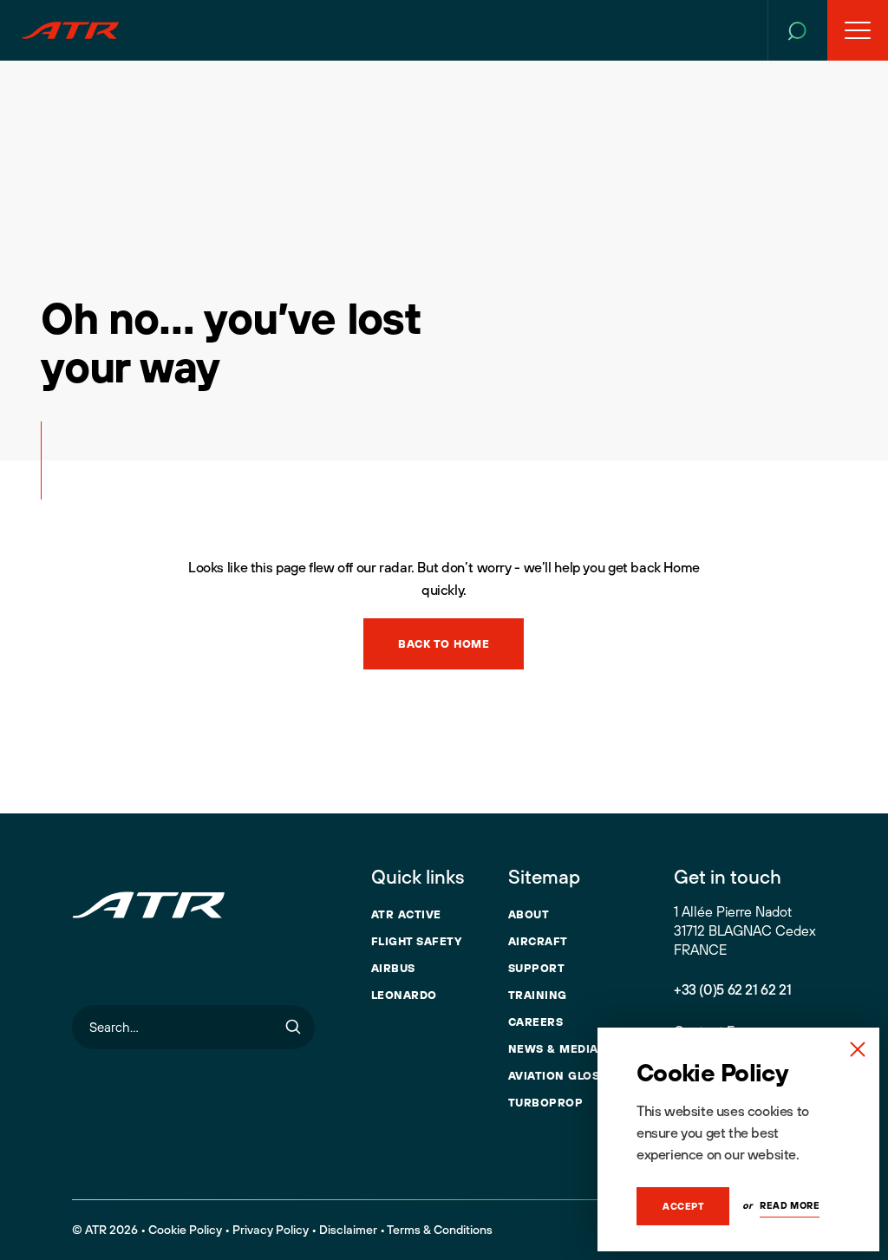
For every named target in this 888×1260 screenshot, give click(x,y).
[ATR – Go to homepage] (70, 30)
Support (536, 968)
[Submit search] (293, 1027)
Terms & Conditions (440, 1229)
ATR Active (406, 914)
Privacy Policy (270, 1229)
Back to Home (443, 643)
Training (537, 995)
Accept (683, 1206)
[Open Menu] (858, 30)
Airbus (393, 968)
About (529, 914)
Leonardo (404, 995)
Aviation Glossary (569, 1075)
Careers (536, 1021)
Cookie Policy (185, 1229)
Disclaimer (348, 1229)
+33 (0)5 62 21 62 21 (732, 989)
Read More (789, 1205)
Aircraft (538, 941)
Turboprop (546, 1102)
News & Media (553, 1048)
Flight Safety (416, 941)
